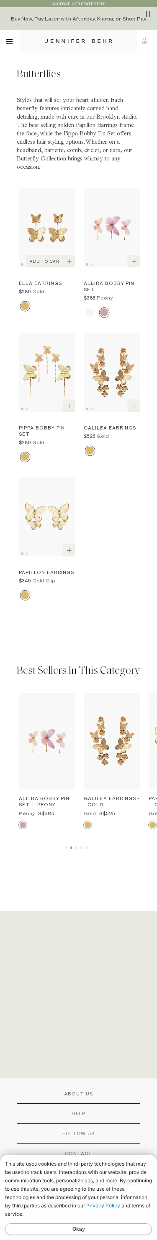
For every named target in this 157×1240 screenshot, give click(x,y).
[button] (147, 41)
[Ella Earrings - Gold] (47, 227)
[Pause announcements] (148, 14)
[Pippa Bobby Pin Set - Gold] (47, 372)
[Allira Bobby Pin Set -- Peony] (47, 741)
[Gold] (25, 306)
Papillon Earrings (97, 126)
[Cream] (90, 312)
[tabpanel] (47, 227)
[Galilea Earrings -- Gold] (112, 741)
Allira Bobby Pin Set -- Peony (44, 801)
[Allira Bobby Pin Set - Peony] (112, 227)
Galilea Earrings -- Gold (112, 801)
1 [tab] (23, 263)
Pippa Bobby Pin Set (89, 134)
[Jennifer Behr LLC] (78, 41)
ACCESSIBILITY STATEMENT (78, 3)
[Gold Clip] (25, 595)
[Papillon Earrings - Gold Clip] (47, 517)
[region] (78, 18)
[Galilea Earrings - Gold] (112, 372)
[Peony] (104, 312)
